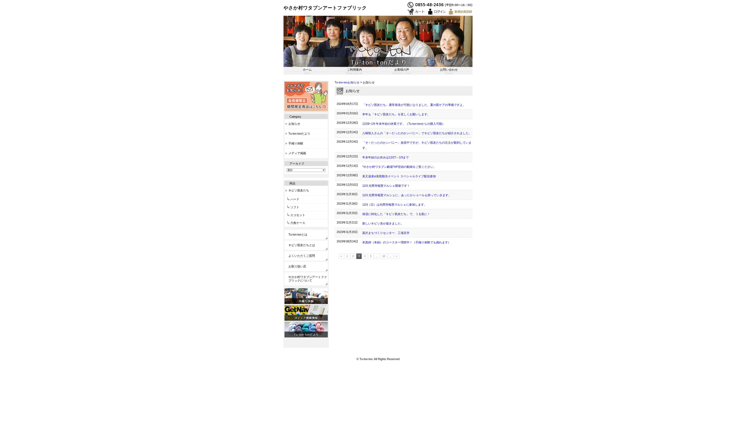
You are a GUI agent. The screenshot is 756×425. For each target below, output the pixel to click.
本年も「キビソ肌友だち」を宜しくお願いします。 (396, 114)
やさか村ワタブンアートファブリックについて (307, 278)
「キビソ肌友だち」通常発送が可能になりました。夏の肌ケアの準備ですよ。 (417, 104)
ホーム (307, 69)
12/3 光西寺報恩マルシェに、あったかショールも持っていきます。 (406, 195)
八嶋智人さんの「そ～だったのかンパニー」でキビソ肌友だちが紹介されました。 (417, 133)
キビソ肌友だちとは (301, 245)
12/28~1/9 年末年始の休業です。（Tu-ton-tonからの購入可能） (403, 123)
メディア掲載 (297, 153)
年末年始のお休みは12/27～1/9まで (385, 157)
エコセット (297, 215)
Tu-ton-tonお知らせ (347, 82)
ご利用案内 (354, 69)
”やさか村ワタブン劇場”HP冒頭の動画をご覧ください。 (399, 166)
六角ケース (297, 223)
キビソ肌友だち (298, 190)
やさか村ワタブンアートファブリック (325, 7)
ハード (294, 199)
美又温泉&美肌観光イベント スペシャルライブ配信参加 (399, 176)
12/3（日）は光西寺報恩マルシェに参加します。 (394, 204)
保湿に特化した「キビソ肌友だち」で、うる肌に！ (396, 214)
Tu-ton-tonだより (299, 133)
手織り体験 (295, 143)
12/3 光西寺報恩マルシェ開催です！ (386, 185)
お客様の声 (401, 69)
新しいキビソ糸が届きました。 (383, 223)
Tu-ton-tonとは (297, 234)
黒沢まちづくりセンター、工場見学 (386, 233)
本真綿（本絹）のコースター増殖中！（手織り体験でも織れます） (406, 242)
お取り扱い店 (297, 266)
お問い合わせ (449, 69)
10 (383, 256)
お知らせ (294, 123)
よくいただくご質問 (301, 255)
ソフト (294, 207)
